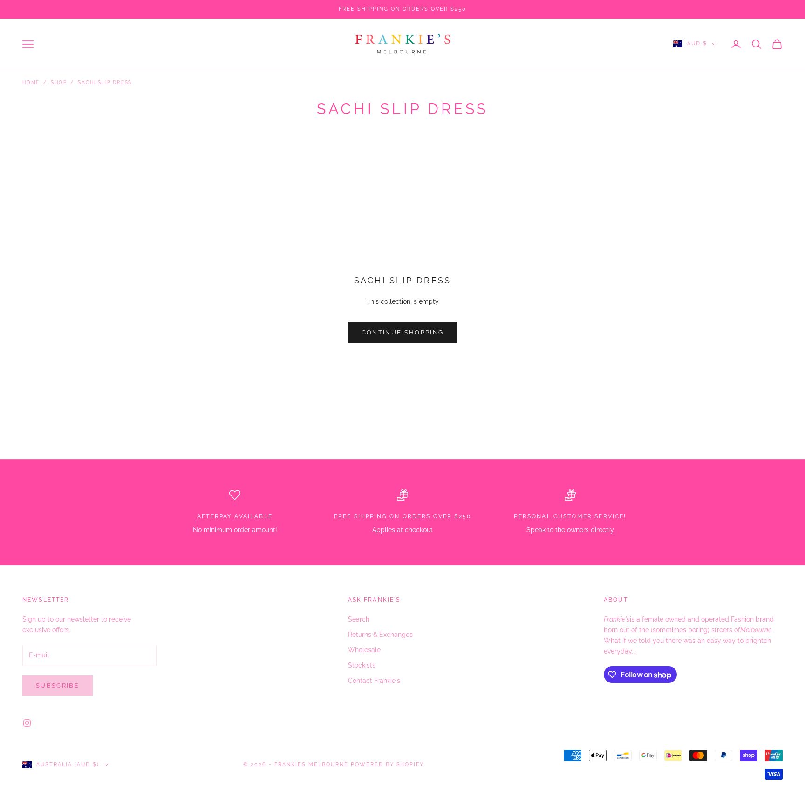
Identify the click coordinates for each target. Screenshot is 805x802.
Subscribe (57, 685)
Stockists (361, 665)
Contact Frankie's (374, 680)
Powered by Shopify (387, 765)
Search (358, 619)
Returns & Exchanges (380, 634)
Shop (59, 82)
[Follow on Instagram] (27, 723)
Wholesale (364, 650)
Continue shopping (403, 332)
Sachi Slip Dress (105, 82)
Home (31, 82)
